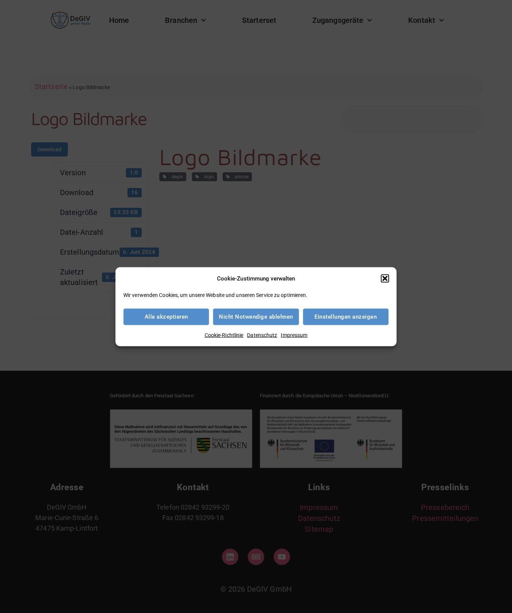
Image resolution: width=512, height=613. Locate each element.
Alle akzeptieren (166, 316)
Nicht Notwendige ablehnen (256, 316)
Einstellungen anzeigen (345, 316)
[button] (385, 278)
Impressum (294, 335)
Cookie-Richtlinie (224, 335)
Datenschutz (262, 335)
